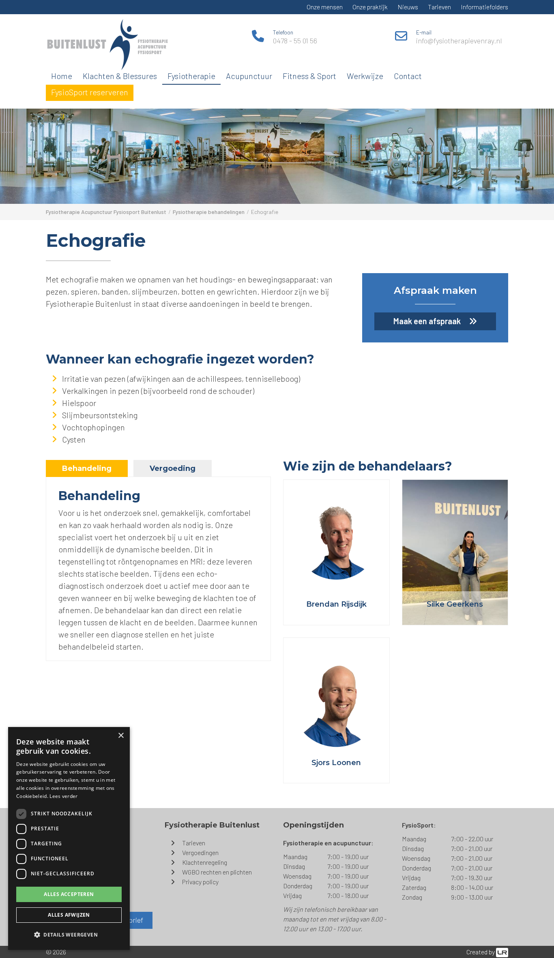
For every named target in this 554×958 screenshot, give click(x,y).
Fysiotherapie (191, 76)
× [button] (121, 736)
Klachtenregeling (204, 862)
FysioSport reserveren (89, 92)
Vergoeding (172, 468)
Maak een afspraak (427, 321)
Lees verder (63, 796)
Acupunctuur (249, 76)
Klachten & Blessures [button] (120, 76)
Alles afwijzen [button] (69, 914)
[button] (69, 935)
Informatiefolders (484, 7)
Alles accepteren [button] (69, 894)
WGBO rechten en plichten (217, 872)
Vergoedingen (200, 852)
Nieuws (407, 7)
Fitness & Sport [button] (309, 76)
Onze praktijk (370, 7)
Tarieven (439, 7)
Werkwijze (365, 76)
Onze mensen (325, 7)
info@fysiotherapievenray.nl (459, 40)
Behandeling (87, 468)
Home (61, 76)
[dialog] (69, 838)
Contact (408, 76)
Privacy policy (200, 881)
